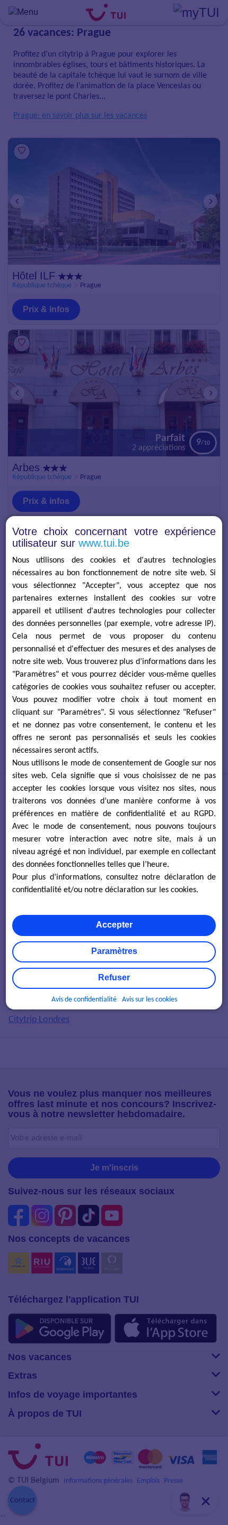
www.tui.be (103, 543)
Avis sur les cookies (149, 1000)
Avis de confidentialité (84, 1000)
